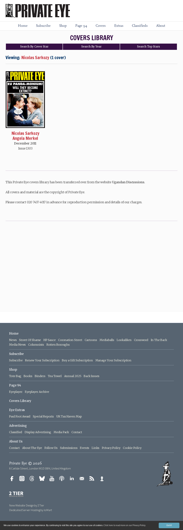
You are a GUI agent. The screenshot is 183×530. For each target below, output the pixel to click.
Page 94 (81, 26)
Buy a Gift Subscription (77, 360)
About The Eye (32, 448)
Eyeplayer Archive (37, 392)
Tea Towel (55, 376)
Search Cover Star (34, 46)
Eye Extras (17, 410)
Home (22, 26)
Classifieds (140, 26)
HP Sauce (49, 340)
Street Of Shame (30, 340)
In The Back (159, 340)
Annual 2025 (72, 376)
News (13, 340)
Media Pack (61, 432)
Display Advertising (38, 432)
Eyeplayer (15, 392)
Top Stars (148, 46)
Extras (118, 26)
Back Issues (91, 376)
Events (84, 448)
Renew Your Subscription (42, 360)
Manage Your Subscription (113, 360)
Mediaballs (107, 340)
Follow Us (51, 448)
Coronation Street (70, 340)
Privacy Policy (111, 448)
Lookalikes (124, 340)
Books (28, 376)
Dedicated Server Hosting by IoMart (30, 510)
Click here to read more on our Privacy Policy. (124, 525)
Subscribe (43, 26)
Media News (17, 344)
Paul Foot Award (19, 416)
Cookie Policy (132, 448)
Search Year (91, 46)
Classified (15, 432)
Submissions (69, 448)
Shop (63, 26)
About (160, 26)
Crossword (141, 340)
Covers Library (20, 401)
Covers (101, 26)
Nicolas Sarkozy (25, 133)
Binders (40, 376)
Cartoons (91, 340)
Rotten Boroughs (58, 344)
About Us (15, 441)
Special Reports (43, 416)
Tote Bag (15, 376)
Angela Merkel (25, 138)
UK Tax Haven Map (69, 416)
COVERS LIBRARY (91, 37)
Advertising (18, 426)
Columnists (36, 344)
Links (95, 448)
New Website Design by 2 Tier (26, 505)
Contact (76, 432)
